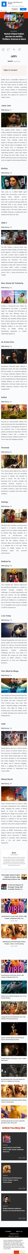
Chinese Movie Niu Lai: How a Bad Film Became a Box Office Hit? (13, 1122)
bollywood (14, 31)
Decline (22, 1252)
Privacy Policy (14, 1236)
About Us (19, 1231)
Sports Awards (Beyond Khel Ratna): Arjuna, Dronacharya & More (12, 1039)
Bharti (10, 61)
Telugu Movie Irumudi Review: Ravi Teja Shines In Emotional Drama (13, 1018)
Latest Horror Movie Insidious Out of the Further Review (13, 997)
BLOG (14, 912)
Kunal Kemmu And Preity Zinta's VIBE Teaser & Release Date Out (14, 917)
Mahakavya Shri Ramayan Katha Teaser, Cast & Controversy (14, 943)
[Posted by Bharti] (14, 56)
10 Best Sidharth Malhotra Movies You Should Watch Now (14, 1210)
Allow (23, 9)
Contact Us (14, 1234)
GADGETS (5, 1145)
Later (15, 9)
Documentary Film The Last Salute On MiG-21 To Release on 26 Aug (13, 1080)
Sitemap (8, 1231)
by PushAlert (4, 11)
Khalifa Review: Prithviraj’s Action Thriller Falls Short (13, 1059)
